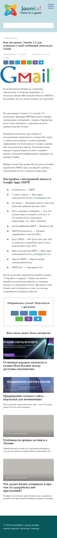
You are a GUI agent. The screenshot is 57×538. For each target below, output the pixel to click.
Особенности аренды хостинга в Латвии (25, 441)
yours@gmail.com (42, 198)
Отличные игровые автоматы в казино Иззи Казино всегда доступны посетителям (25, 366)
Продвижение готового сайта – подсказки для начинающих (24, 397)
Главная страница (10, 38)
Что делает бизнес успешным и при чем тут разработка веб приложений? (27, 487)
